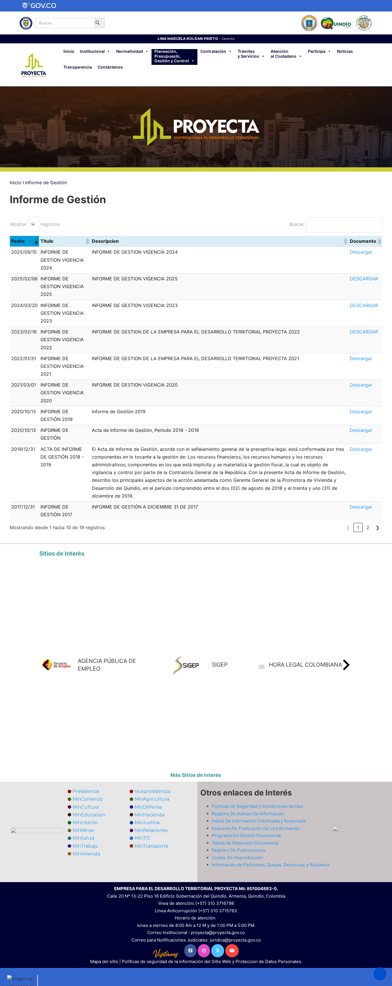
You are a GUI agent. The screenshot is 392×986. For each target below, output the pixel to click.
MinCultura (86, 807)
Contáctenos (110, 67)
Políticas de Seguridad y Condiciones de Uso (257, 806)
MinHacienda (149, 815)
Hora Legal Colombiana (305, 664)
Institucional (92, 51)
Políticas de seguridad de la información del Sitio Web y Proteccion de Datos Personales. (212, 961)
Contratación (213, 51)
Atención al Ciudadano (283, 54)
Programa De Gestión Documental (246, 835)
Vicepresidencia (152, 791)
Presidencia (86, 791)
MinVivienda (86, 854)
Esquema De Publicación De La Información (256, 828)
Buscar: (297, 224)
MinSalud (83, 838)
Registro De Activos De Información (248, 813)
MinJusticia (147, 822)
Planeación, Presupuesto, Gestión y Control (171, 56)
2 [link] (367, 527)
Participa (316, 51)
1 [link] (358, 527)
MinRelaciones (151, 830)
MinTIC (143, 838)
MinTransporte (151, 846)
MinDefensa (148, 807)
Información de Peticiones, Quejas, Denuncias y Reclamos (270, 864)
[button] (36, 241)
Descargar (361, 252)
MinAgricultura (152, 799)
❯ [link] (377, 527)
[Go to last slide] (46, 665)
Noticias (345, 51)
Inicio (68, 51)
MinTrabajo (85, 846)
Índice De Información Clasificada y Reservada (259, 821)
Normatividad (129, 51)
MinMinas (83, 830)
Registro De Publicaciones (238, 850)
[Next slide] (345, 665)
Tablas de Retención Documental (245, 843)
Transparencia (77, 67)
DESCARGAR (364, 279)
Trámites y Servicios (248, 54)
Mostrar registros (35, 224)
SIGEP (220, 664)
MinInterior (85, 822)
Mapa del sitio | (106, 961)
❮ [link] (348, 527)
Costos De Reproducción (237, 857)
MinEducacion (89, 815)
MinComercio (88, 799)
